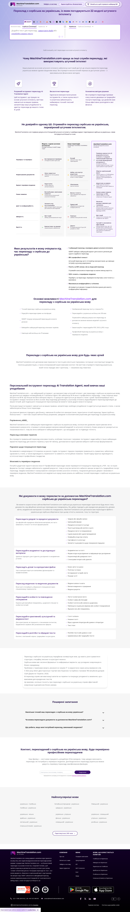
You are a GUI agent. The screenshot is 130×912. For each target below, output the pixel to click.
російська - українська (99, 822)
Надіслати (82, 772)
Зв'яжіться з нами (65, 860)
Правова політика (93, 905)
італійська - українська (28, 808)
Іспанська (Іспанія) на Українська (103, 878)
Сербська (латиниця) (29, 26)
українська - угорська (63, 814)
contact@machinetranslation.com (54, 898)
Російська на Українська (100, 874)
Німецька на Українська (100, 862)
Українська (41, 26)
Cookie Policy (32, 910)
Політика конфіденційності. (79, 775)
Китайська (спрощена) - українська (67, 804)
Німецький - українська (99, 804)
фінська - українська (63, 818)
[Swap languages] (65, 26)
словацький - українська (64, 822)
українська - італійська (28, 804)
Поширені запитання (82, 856)
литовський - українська (28, 822)
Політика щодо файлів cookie (110, 905)
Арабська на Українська (100, 870)
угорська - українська (98, 818)
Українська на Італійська (100, 866)
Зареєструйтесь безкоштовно (71, 4)
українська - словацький (100, 814)
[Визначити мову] (46, 26)
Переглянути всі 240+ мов (65, 833)
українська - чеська (27, 814)
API (77, 864)
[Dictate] (62, 37)
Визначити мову (16, 26)
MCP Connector (80, 868)
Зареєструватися (65, 868)
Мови (77, 876)
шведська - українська (63, 808)
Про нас (62, 856)
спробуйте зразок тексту (22, 33)
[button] (28, 22)
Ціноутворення (80, 860)
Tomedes (35, 905)
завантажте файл (45, 30)
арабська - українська (27, 818)
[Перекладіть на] (93, 26)
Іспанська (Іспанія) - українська (30, 826)
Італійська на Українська (100, 858)
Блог (77, 872)
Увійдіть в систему (50, 4)
